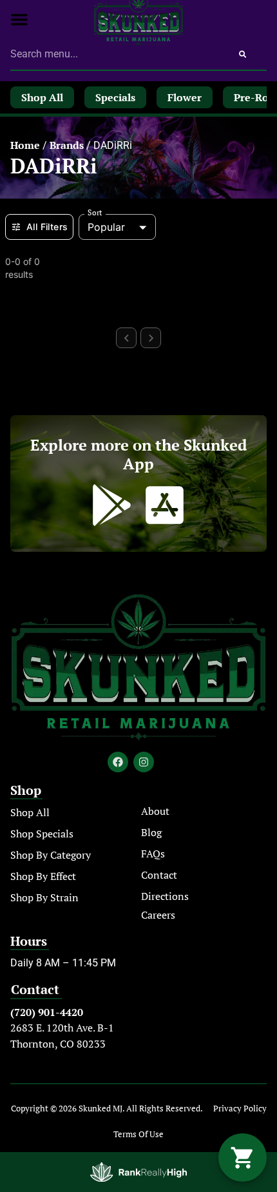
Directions (165, 896)
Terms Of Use (138, 1134)
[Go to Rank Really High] (138, 1172)
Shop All (30, 812)
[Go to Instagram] (143, 762)
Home (25, 145)
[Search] (242, 54)
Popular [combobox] (106, 226)
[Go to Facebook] (118, 762)
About (155, 811)
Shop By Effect (43, 876)
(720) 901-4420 (46, 1012)
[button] (19, 19)
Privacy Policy (240, 1108)
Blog (151, 832)
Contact (159, 875)
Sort (95, 212)
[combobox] (114, 54)
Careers (158, 915)
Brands (67, 145)
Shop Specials (41, 833)
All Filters (47, 226)
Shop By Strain (44, 897)
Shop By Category (50, 855)
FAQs (153, 853)
